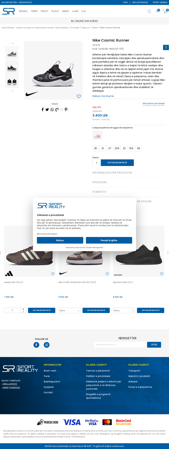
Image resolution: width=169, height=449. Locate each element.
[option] (12, 53)
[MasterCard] (107, 422)
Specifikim (99, 182)
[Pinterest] (66, 109)
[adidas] (9, 273)
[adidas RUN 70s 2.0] (29, 251)
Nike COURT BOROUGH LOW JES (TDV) (77, 282)
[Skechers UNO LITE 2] (138, 251)
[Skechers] (118, 275)
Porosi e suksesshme (140, 387)
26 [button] (138, 148)
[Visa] (72, 422)
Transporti (134, 370)
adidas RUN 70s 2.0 (13, 282)
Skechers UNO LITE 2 (123, 282)
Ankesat (133, 381)
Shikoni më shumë (103, 96)
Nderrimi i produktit (139, 376)
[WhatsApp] (52, 109)
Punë (47, 376)
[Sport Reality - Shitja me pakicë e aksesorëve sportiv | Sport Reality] (9, 11)
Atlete (94, 27)
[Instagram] (47, 345)
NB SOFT (88, 446)
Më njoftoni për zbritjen (154, 103)
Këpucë (85, 27)
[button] (152, 12)
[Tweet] (47, 109)
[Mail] (61, 109)
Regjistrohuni (140, 2)
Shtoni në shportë (117, 162)
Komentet (99, 192)
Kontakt (48, 392)
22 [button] (124, 148)
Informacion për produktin (112, 173)
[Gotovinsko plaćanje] (48, 422)
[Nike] (32, 94)
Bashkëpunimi (52, 381)
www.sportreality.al (61, 446)
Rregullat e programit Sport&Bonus (98, 396)
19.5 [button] (131, 148)
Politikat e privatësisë (98, 376)
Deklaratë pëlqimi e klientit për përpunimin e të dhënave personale (103, 385)
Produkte (75, 27)
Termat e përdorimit (98, 370)
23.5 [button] (117, 148)
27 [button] (109, 148)
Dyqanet (49, 387)
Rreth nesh (50, 370)
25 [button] (95, 148)
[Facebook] (43, 109)
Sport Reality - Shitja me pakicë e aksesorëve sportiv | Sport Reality (35, 27)
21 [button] (103, 148)
